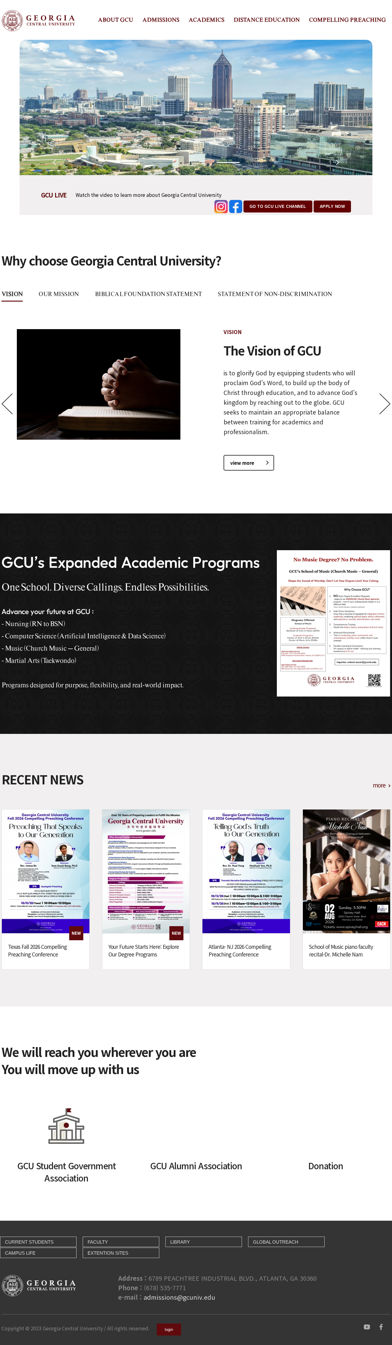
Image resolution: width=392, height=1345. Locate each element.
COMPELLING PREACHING (347, 19)
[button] (131, 162)
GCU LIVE (53, 194)
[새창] (367, 1326)
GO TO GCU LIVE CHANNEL (278, 206)
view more (242, 463)
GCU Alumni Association (196, 1165)
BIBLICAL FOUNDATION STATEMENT (148, 294)
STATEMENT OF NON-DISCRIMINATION (275, 294)
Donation (325, 1165)
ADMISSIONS (160, 19)
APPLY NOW (332, 206)
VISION (12, 294)
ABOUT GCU (115, 19)
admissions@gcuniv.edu (179, 1297)
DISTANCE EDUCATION (267, 19)
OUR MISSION (59, 294)
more (379, 785)
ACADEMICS (206, 19)
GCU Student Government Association (66, 1171)
